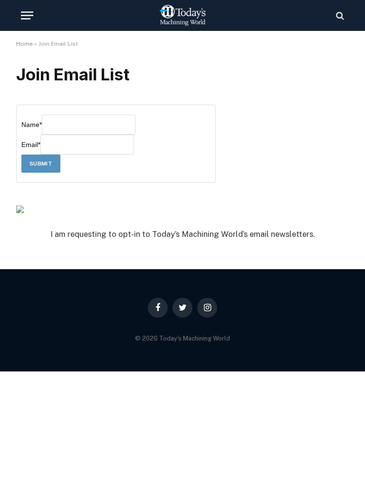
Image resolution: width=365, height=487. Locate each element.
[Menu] (27, 15)
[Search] (339, 15)
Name (31, 124)
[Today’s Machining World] (182, 15)
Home (24, 43)
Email (30, 144)
